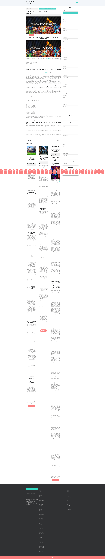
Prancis (64, 133)
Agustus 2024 (41, 519)
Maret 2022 (64, 97)
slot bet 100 (86, 171)
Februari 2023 (65, 93)
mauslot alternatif (46, 171)
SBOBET (46, 72)
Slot (63, 146)
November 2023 (65, 79)
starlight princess (65, 153)
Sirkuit (64, 144)
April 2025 (64, 48)
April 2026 (64, 26)
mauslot (42, 170)
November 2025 (65, 35)
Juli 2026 (64, 21)
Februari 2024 (65, 73)
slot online (64, 151)
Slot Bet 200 (89, 171)
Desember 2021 (41, 546)
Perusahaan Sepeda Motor (70, 499)
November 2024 (65, 57)
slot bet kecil (92, 171)
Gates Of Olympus (65, 124)
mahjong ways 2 (38, 171)
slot (79, 170)
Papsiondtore (53, 154)
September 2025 (65, 39)
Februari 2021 (41, 551)
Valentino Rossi (65, 137)
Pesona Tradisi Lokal (58, 171)
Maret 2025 (64, 50)
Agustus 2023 (65, 84)
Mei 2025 (64, 46)
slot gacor (103, 171)
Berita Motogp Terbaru (29, 8)
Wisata (64, 157)
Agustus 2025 (65, 41)
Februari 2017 (65, 111)
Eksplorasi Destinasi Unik (5, 171)
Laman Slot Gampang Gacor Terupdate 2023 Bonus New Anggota (55, 149)
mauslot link (50, 171)
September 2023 (65, 82)
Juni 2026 (40, 491)
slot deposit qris (99, 171)
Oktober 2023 (41, 532)
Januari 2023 (65, 95)
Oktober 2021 (65, 104)
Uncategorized (36, 8)
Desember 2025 (41, 499)
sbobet (64, 142)
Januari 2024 (65, 75)
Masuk (64, 118)
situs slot (73, 171)
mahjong (25, 170)
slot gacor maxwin (47, 58)
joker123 (10, 170)
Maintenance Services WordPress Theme (50, 557)
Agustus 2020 (41, 552)
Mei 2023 (40, 538)
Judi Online (64, 128)
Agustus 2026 (65, 19)
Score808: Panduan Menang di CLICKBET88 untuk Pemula (31, 159)
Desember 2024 (65, 55)
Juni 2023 (64, 88)
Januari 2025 (41, 513)
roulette (67, 500)
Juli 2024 (64, 64)
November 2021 (65, 102)
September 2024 (41, 518)
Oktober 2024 (65, 59)
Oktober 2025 (65, 37)
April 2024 (40, 524)
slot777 (83, 170)
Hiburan (64, 126)
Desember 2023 (65, 77)
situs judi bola (70, 171)
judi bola (13, 171)
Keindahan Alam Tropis (21, 171)
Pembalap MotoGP (65, 135)
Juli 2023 (64, 86)
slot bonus (95, 171)
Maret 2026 (64, 28)
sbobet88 (66, 170)
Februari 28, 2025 (30, 163)
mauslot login (54, 171)
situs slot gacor (76, 171)
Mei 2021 (64, 106)
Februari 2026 (65, 30)
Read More (32, 406)
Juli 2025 (40, 505)
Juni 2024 (64, 66)
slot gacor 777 (57, 181)
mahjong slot (30, 171)
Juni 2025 (64, 44)
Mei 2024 (64, 68)
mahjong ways (34, 171)
